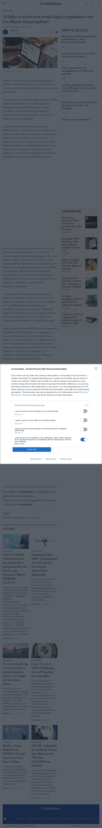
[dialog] (51, 414)
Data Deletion (36, 459)
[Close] (96, 369)
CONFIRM (32, 450)
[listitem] (51, 405)
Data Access (51, 459)
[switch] (83, 411)
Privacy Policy (66, 459)
